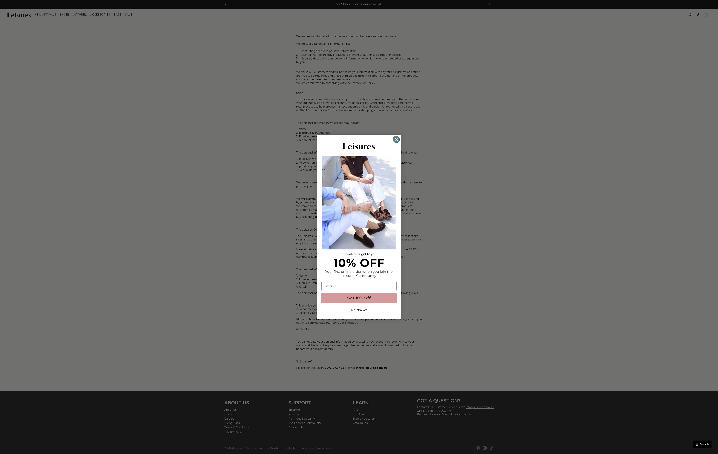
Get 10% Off (359, 298)
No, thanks (359, 310)
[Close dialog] (396, 139)
